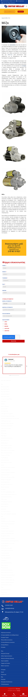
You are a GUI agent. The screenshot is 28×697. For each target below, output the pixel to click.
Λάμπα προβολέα (4, 504)
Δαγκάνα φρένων (4, 457)
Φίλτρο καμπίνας (4, 565)
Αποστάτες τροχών (5, 440)
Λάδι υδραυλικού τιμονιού (6, 501)
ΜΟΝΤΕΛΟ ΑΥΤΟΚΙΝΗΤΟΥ (7, 307)
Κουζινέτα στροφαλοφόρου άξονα (8, 491)
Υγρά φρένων (4, 560)
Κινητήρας (3, 489)
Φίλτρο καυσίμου (4, 567)
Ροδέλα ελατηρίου (5, 526)
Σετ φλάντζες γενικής (5, 535)
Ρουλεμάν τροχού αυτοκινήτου (7, 531)
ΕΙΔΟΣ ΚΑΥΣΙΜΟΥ (5, 319)
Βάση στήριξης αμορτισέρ (6, 447)
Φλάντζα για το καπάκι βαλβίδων (8, 575)
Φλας (2, 587)
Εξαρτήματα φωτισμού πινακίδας (8, 467)
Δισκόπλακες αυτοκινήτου (6, 462)
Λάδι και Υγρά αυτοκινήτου (6, 496)
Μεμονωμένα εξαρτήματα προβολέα (8, 513)
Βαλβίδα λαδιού (4, 443)
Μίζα (2, 516)
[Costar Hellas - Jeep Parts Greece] (14, 6)
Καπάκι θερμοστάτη (5, 482)
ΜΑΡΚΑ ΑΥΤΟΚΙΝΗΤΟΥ (7, 301)
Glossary (3, 403)
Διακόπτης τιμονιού (5, 460)
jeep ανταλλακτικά (5, 406)
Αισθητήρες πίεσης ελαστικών (7, 423)
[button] (26, 366)
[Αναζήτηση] (26, 6)
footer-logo (3, 401)
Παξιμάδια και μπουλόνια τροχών (8, 521)
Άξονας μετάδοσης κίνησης (6, 438)
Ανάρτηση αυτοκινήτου (6, 428)
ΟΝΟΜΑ (4, 265)
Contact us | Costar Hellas (6, 398)
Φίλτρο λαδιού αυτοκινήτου (6, 570)
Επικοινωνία (3, 674)
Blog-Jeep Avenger (5, 386)
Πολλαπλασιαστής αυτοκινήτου (7, 523)
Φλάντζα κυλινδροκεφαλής (6, 577)
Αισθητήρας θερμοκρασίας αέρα (7, 416)
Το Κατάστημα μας (5, 553)
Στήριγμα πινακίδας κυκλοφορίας (8, 538)
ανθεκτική (10, 54)
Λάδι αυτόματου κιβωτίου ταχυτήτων (8, 494)
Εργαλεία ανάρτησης (5, 469)
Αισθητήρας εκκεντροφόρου (7, 413)
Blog (2, 384)
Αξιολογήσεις (4, 435)
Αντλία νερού (3, 433)
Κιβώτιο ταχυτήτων (5, 487)
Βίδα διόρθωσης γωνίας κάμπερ (7, 450)
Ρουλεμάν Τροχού (5, 528)
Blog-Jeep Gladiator (5, 391)
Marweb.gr (18, 688)
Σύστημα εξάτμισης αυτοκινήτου (8, 543)
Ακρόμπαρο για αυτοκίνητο (6, 425)
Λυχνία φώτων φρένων (6, 511)
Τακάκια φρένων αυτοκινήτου (7, 550)
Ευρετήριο (3, 679)
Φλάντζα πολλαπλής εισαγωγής (7, 579)
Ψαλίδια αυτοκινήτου (5, 594)
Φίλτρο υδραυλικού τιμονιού (7, 572)
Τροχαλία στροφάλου (5, 555)
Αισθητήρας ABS (4, 411)
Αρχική (2, 672)
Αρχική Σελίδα (5, 18)
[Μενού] (2, 6)
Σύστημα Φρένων (4, 545)
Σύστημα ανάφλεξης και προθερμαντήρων (10, 540)
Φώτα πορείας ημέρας (5, 589)
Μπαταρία (3, 518)
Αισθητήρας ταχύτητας (6, 420)
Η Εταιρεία (3, 669)
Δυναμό (2, 465)
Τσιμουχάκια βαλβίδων (5, 557)
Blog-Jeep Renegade (5, 394)
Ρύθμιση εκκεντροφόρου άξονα (7, 533)
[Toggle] (26, 632)
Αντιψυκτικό (3, 430)
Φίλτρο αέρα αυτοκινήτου (6, 562)
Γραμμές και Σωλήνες (5, 455)
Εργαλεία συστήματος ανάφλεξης (8, 472)
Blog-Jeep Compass (5, 389)
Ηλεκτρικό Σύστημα (5, 474)
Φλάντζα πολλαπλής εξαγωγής (7, 582)
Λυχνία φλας (3, 509)
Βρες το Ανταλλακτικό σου (6, 452)
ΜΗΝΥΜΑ (4, 290)
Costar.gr (18, 690)
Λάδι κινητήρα (4, 499)
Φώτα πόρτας (4, 592)
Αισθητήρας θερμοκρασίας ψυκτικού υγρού (10, 418)
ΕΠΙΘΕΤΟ (4, 271)
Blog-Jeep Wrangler (5, 396)
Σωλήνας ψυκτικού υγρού (6, 548)
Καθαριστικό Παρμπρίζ (6, 479)
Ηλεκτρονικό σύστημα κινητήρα (7, 477)
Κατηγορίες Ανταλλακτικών (6, 484)
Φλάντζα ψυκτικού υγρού (6, 584)
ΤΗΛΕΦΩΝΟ (4, 278)
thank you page (4, 408)
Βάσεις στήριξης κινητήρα (6, 445)
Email (3, 284)
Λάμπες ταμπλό (4, 506)
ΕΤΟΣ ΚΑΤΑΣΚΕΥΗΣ (6, 313)
